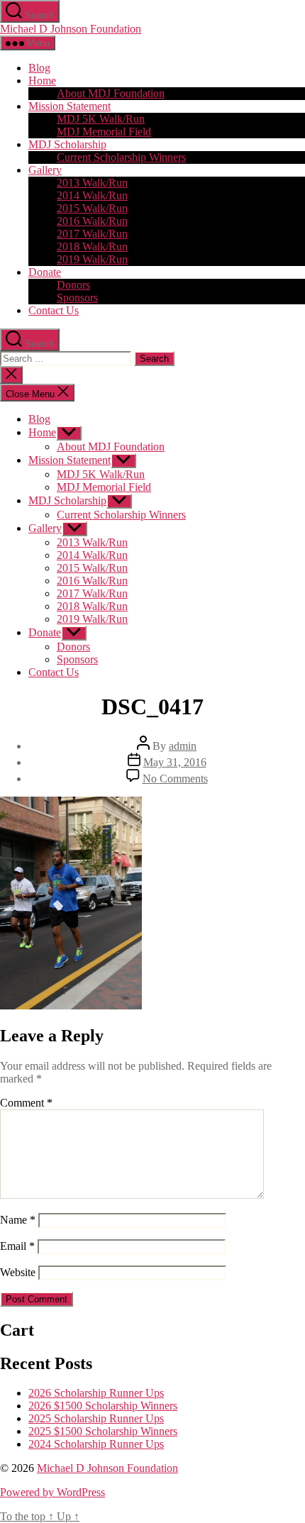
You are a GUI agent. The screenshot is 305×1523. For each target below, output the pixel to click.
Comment (26, 1103)
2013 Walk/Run (92, 183)
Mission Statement (69, 106)
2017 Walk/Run (92, 234)
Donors (73, 285)
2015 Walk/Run (92, 208)
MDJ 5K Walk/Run (101, 119)
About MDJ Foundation (111, 93)
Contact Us (53, 310)
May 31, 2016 (174, 762)
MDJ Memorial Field (104, 132)
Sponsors (77, 298)
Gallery (45, 170)
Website (17, 1272)
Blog (39, 68)
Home (42, 80)
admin (182, 746)
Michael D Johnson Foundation (70, 29)
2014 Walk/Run (92, 195)
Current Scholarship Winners (121, 157)
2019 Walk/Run (92, 259)
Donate (44, 272)
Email (17, 1246)
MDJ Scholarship (67, 144)
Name (17, 1220)
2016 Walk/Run (92, 221)
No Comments (175, 778)
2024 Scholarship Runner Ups (96, 1444)
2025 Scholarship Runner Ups (96, 1418)
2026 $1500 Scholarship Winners (102, 1406)
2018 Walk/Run (92, 246)
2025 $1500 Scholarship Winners (102, 1431)
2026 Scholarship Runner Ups (96, 1393)
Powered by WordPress (52, 1492)
